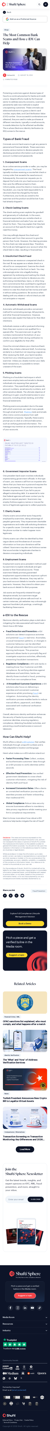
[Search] (39, 4)
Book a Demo (25, 924)
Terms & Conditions (10, 1422)
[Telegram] (31, 1368)
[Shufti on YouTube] (22, 896)
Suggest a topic (16, 955)
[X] (21, 1378)
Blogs (6, 30)
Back (9, 12)
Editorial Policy (8, 1420)
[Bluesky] (15, 1378)
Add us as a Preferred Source (23, 19)
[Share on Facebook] (5, 896)
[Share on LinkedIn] (16, 896)
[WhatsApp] (4, 1378)
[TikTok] (39, 1308)
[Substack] (23, 1373)
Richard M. (9, 75)
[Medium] (10, 1373)
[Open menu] (45, 4)
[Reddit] (30, 1373)
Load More (25, 1149)
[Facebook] (10, 1308)
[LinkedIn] (25, 1308)
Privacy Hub (18, 1420)
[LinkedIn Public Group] (7, 1368)
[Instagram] (17, 1308)
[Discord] (17, 1368)
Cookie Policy (28, 1420)
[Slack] (9, 1378)
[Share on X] (11, 896)
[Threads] (24, 1368)
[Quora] (42, 1373)
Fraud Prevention (39, 891)
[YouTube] (32, 1308)
